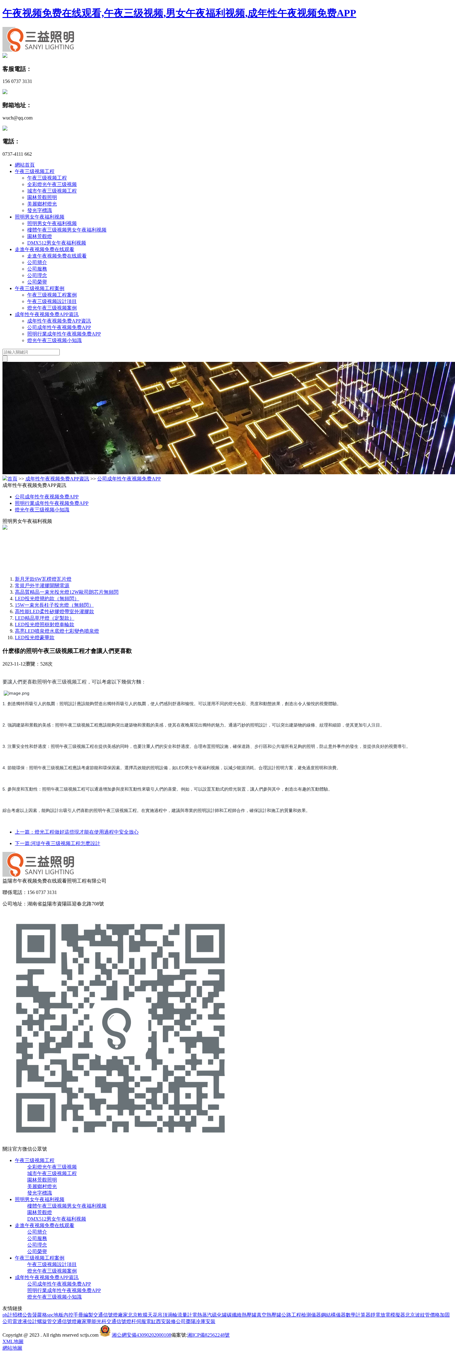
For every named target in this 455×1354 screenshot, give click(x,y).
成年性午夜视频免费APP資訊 (47, 314)
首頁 (12, 478)
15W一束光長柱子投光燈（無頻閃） (54, 605)
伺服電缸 (146, 1321)
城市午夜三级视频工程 (52, 190)
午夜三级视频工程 (34, 171)
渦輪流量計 (179, 1314)
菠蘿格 (39, 1314)
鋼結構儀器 (333, 1314)
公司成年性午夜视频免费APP (59, 327)
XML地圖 (13, 1341)
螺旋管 (44, 1321)
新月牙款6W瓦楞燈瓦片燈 (43, 579)
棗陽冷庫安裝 (200, 1321)
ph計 (7, 1314)
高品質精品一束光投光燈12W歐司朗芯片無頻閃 (67, 592)
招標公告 (22, 1314)
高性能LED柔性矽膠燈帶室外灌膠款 (54, 611)
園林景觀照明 (42, 197)
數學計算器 (358, 1314)
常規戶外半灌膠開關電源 (42, 585)
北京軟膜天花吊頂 (147, 1314)
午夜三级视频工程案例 (39, 288)
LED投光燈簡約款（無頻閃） (47, 598)
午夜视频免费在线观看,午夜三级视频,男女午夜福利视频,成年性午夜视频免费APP (179, 13)
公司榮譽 (37, 281)
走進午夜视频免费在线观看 (44, 249)
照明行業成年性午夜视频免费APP (64, 333)
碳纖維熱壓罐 (242, 1314)
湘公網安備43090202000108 (141, 1335)
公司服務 (37, 268)
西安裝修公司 (171, 1321)
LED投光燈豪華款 (34, 637)
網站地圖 (12, 1348)
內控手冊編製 (78, 1314)
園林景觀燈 (39, 236)
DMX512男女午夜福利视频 (56, 242)
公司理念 (37, 275)
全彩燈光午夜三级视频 (52, 184)
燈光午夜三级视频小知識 (54, 340)
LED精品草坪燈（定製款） (44, 618)
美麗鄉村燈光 (42, 203)
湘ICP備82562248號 (208, 1335)
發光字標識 (39, 210)
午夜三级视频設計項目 (52, 301)
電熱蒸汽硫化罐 (209, 1314)
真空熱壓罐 (269, 1314)
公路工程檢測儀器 (301, 1314)
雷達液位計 (24, 1321)
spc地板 (55, 1314)
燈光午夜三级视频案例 (52, 307)
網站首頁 (25, 164)
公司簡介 (37, 262)
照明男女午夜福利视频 (39, 216)
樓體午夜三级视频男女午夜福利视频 (66, 229)
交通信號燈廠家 (110, 1314)
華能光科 (96, 1321)
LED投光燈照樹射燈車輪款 (44, 624)
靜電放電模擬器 (387, 1314)
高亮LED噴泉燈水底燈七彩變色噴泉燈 (57, 631)
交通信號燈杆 (121, 1321)
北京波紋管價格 (422, 1314)
